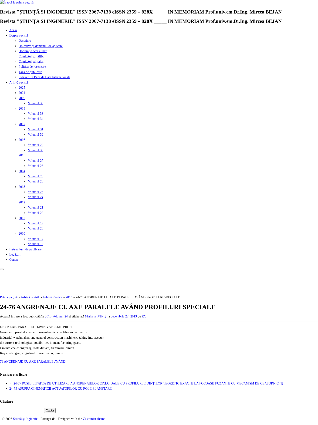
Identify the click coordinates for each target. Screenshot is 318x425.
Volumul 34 (35, 119)
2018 (22, 108)
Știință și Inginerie (25, 419)
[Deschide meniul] (2, 269)
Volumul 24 (35, 197)
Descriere (25, 40)
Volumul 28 (35, 166)
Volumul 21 (35, 207)
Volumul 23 (35, 192)
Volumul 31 (35, 129)
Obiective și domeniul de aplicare (41, 46)
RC (144, 316)
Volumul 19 (35, 223)
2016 (22, 140)
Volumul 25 (35, 176)
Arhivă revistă (18, 82)
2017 (22, 124)
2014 (22, 171)
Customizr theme (94, 419)
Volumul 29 (35, 145)
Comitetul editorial (31, 61)
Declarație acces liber (33, 51)
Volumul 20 (35, 228)
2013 (22, 187)
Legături (14, 254)
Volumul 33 (35, 113)
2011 (22, 218)
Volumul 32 (35, 134)
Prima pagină (8, 297)
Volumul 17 (35, 239)
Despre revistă (18, 35)
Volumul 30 (35, 150)
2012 (22, 202)
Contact (14, 259)
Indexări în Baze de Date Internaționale (44, 77)
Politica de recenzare (32, 66)
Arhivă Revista (52, 297)
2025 (22, 87)
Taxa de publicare (30, 72)
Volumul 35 (35, 103)
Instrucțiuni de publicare (25, 249)
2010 (22, 233)
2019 (22, 98)
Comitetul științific (31, 56)
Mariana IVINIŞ (96, 316)
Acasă (13, 30)
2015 (22, 155)
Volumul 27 (35, 160)
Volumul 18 (35, 244)
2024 (22, 92)
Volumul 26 (35, 181)
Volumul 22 (35, 213)
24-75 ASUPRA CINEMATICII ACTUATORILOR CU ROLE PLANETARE (62, 388)
